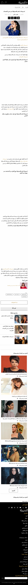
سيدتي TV (25, 574)
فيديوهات (25, 550)
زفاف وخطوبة (24, 533)
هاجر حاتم (15, 14)
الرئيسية (26, 7)
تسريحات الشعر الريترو (8, 269)
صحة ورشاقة (24, 521)
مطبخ (26, 526)
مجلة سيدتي (24, 569)
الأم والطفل (24, 530)
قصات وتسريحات (17, 7)
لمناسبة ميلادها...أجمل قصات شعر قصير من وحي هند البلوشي (16, 374)
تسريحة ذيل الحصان (9, 294)
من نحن (25, 557)
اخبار (26, 540)
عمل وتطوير (24, 545)
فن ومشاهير (24, 528)
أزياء (26, 516)
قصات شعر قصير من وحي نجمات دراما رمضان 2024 (18, 463)
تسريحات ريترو (17, 294)
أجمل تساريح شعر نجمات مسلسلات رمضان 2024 (18, 485)
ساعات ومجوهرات (23, 538)
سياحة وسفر (24, 542)
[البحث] (5, 2)
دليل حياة (25, 523)
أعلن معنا (25, 564)
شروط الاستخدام (23, 562)
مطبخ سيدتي (24, 571)
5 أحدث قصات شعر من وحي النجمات (13, 285)
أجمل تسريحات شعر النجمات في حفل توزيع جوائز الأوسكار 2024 (16, 441)
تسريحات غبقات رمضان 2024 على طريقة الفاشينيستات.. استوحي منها (15, 419)
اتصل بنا (25, 559)
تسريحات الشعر (23, 45)
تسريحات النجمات (24, 294)
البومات (25, 552)
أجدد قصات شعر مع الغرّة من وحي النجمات (19, 396)
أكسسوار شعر (10, 109)
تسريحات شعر (24, 296)
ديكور (26, 547)
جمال (23, 7)
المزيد (13, 490)
